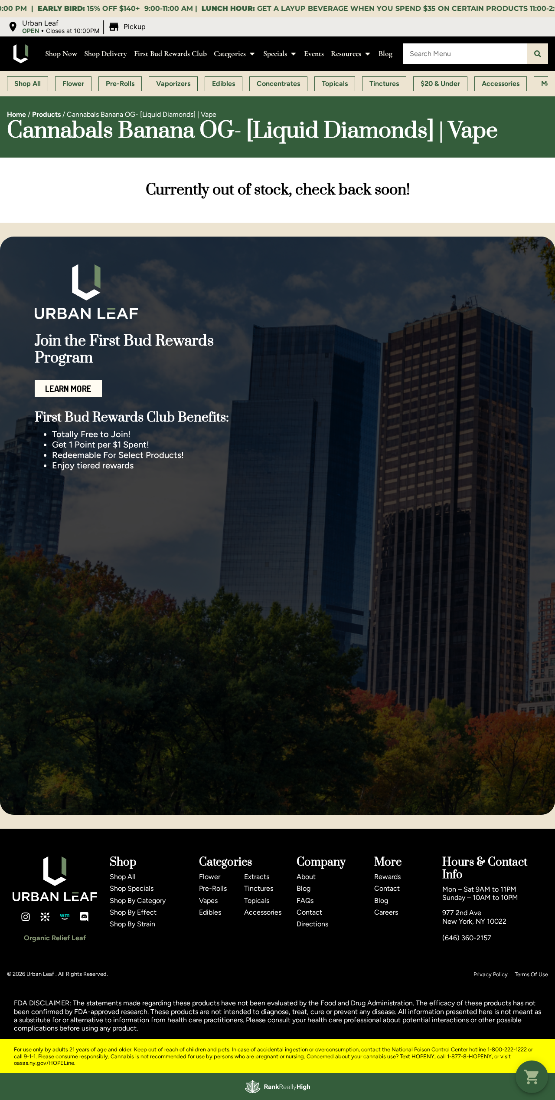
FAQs (305, 900)
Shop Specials (131, 888)
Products (46, 114)
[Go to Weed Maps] (64, 917)
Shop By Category (138, 900)
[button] (77, 27)
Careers (386, 912)
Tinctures (258, 888)
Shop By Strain (132, 924)
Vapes (208, 900)
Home (16, 114)
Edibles (210, 912)
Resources (346, 53)
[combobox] (465, 53)
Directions (312, 924)
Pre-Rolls (213, 888)
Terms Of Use (531, 974)
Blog (385, 53)
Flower (209, 877)
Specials (275, 53)
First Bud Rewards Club (170, 53)
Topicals (256, 900)
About (306, 877)
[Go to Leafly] (45, 917)
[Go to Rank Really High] (277, 1086)
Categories (230, 53)
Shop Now (61, 53)
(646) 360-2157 (466, 938)
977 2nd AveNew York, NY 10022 (474, 917)
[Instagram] (25, 917)
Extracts (256, 877)
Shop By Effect (133, 912)
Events (314, 53)
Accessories (262, 912)
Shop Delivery (105, 53)
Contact (309, 912)
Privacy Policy (490, 974)
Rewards (387, 877)
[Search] (537, 53)
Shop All (123, 877)
